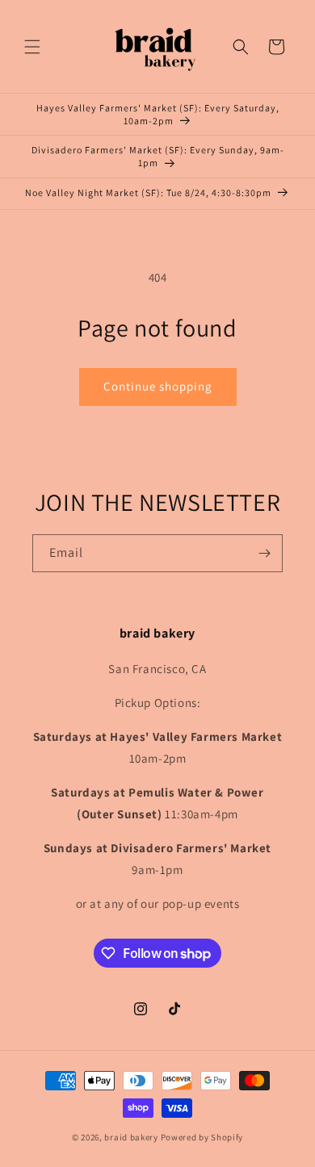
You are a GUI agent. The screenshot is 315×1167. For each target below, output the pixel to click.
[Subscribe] (264, 553)
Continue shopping (157, 386)
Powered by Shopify (202, 1137)
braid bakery (131, 1137)
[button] (32, 47)
